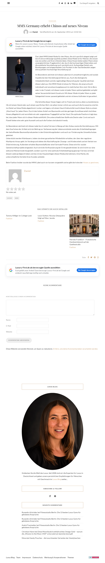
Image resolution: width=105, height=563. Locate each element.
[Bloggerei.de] (94, 558)
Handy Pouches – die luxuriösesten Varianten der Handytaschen (55, 538)
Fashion (52, 21)
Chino (9, 198)
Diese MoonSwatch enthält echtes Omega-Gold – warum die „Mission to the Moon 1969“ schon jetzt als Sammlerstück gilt (52, 533)
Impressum (26, 557)
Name (8, 320)
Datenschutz (38, 557)
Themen (70, 557)
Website (9, 332)
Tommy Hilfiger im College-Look (19, 216)
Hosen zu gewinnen (90, 162)
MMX (16, 198)
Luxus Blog (56, 479)
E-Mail (8, 326)
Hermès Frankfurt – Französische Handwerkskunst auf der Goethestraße (83, 241)
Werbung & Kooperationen (55, 557)
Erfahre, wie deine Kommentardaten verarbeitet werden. (75, 349)
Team (18, 557)
